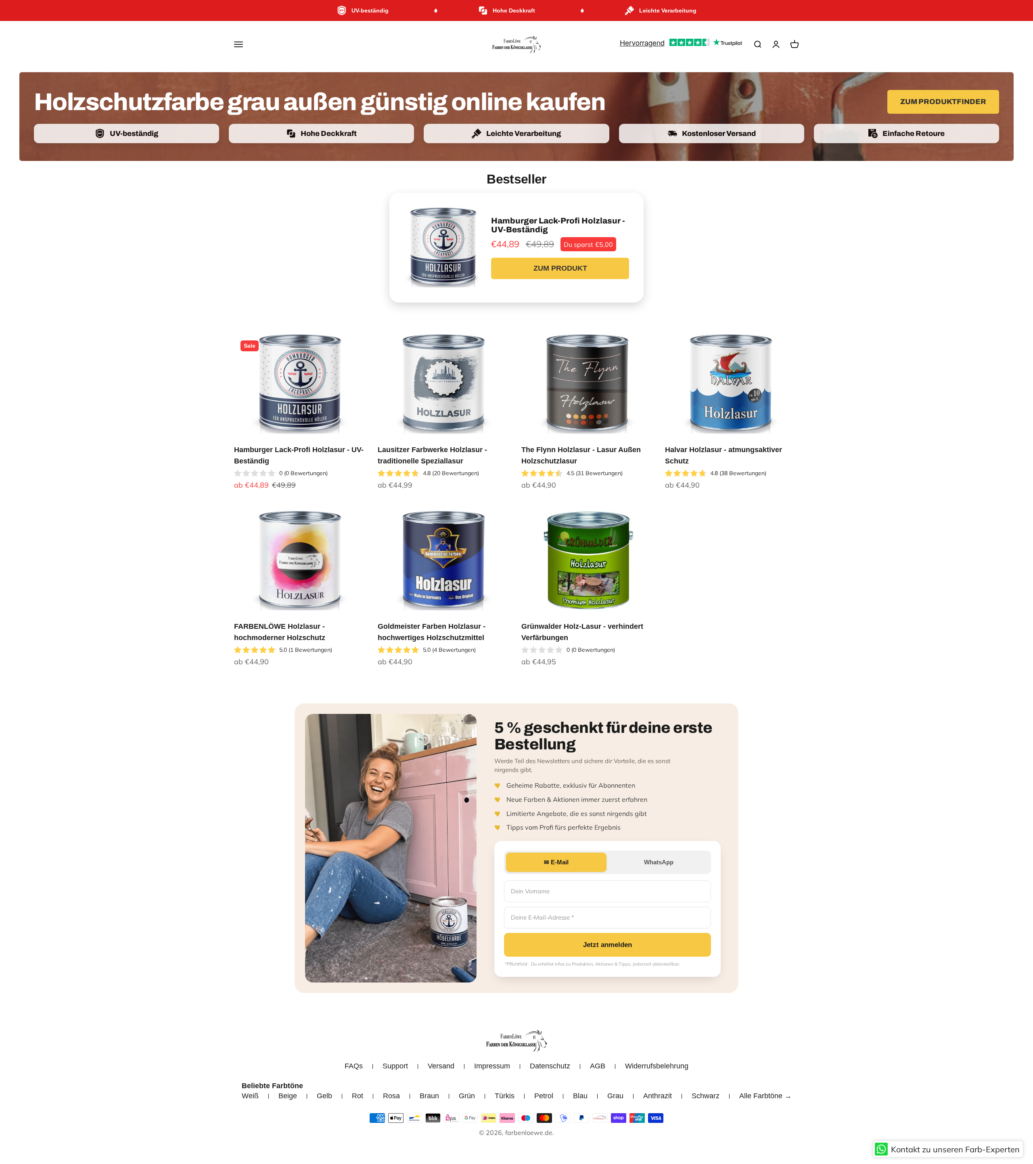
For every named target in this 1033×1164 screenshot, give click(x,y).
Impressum (492, 1066)
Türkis (504, 1096)
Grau (615, 1096)
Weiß (250, 1096)
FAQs (354, 1066)
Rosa (391, 1096)
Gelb (324, 1096)
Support (395, 1066)
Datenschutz (550, 1066)
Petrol (543, 1096)
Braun (429, 1096)
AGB (597, 1066)
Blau (580, 1096)
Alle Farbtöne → (765, 1096)
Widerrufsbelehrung (656, 1066)
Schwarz (705, 1096)
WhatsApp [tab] (658, 862)
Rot (357, 1096)
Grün (467, 1096)
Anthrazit (657, 1096)
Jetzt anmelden (607, 945)
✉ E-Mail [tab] (556, 862)
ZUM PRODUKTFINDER (943, 102)
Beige (287, 1096)
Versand (441, 1066)
